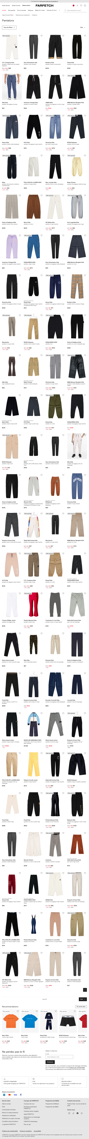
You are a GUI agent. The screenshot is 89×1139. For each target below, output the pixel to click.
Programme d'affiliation (52, 1103)
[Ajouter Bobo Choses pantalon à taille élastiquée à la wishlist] (41, 355)
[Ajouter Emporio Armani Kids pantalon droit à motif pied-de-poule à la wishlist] (20, 514)
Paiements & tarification (9, 1115)
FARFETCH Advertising (30, 1121)
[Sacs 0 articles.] (85, 5)
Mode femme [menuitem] (6, 5)
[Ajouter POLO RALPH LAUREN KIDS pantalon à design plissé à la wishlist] (41, 156)
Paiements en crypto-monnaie (11, 1118)
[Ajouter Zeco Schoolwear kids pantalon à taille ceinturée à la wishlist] (63, 435)
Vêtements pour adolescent (23, 15)
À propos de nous (29, 1103)
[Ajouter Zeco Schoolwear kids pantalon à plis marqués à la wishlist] (41, 36)
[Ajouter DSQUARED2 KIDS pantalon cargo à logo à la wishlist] (41, 235)
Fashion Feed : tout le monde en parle (76, 1104)
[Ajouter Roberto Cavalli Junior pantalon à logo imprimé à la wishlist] (41, 753)
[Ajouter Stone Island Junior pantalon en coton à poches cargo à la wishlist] (20, 633)
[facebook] (77, 1113)
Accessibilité (37, 1131)
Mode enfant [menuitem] (26, 5)
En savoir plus (81, 1006)
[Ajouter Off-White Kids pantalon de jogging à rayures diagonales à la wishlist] (20, 953)
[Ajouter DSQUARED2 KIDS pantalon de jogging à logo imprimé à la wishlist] (85, 395)
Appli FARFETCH (29, 1114)
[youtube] (82, 1113)
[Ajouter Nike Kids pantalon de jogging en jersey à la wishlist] (20, 76)
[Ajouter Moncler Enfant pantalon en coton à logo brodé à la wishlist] (41, 833)
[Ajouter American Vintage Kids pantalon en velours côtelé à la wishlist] (41, 76)
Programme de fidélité (52, 1106)
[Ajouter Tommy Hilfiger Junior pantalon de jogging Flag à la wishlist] (20, 593)
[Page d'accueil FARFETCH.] (44, 5)
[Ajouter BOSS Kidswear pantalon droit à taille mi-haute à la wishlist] (41, 315)
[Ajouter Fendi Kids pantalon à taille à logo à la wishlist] (20, 793)
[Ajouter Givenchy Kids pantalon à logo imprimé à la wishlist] (85, 475)
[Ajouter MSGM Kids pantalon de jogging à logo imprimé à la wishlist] (63, 873)
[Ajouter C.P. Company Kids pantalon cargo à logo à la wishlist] (41, 553)
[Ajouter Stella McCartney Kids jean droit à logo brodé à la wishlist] (85, 833)
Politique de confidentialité (77, 1067)
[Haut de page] (85, 990)
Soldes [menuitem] (4, 10)
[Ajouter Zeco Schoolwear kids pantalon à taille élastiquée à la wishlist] (20, 833)
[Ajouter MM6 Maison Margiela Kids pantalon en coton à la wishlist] (85, 235)
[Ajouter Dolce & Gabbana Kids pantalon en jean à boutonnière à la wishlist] (20, 475)
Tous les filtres (8, 27)
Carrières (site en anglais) (31, 1111)
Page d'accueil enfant (7, 15)
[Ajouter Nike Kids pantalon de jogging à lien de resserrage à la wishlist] (85, 435)
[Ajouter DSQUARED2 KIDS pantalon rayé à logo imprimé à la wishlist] (85, 553)
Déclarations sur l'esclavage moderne (32, 1117)
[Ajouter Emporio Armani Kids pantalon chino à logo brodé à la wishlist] (63, 953)
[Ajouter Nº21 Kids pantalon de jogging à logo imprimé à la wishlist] (41, 116)
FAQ (34, 1081)
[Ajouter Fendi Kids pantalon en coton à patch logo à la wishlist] (41, 793)
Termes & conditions (26, 1131)
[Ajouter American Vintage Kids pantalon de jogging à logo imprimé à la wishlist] (20, 235)
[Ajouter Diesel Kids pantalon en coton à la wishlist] (63, 395)
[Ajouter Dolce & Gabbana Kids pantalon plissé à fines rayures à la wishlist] (20, 195)
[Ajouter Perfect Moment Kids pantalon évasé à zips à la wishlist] (41, 593)
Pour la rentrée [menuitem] (21, 10)
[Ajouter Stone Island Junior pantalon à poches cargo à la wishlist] (63, 713)
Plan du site (27, 1124)
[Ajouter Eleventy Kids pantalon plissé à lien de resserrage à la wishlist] (63, 633)
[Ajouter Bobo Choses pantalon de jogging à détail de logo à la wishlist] (85, 156)
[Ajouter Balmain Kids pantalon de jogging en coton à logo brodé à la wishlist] (85, 793)
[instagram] (69, 1113)
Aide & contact (6, 1103)
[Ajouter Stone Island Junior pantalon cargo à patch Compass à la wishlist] (20, 713)
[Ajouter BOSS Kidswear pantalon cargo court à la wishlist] (20, 435)
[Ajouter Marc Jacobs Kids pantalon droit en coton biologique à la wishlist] (63, 156)
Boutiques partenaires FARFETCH (30, 1107)
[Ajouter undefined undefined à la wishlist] (18, 1011)
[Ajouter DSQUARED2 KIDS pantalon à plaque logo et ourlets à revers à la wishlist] (41, 873)
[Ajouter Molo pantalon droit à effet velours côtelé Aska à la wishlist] (41, 435)
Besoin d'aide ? (67, 1081)
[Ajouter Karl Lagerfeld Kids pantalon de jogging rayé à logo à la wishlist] (85, 195)
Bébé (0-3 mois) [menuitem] (40, 10)
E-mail (47, 1054)
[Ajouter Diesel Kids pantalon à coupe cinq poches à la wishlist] (85, 36)
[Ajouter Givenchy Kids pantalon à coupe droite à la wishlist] (63, 355)
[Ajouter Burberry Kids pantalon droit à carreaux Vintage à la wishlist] (85, 275)
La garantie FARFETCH (9, 1124)
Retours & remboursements (10, 1112)
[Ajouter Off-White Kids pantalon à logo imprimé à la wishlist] (63, 195)
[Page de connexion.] (77, 5)
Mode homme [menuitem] (16, 5)
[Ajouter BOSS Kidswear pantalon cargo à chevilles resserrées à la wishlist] (85, 753)
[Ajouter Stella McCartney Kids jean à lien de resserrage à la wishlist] (85, 593)
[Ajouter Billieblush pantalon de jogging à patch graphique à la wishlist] (63, 475)
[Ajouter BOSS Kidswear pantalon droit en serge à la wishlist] (85, 116)
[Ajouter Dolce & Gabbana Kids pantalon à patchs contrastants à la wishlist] (85, 633)
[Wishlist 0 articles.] (81, 5)
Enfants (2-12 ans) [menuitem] (52, 10)
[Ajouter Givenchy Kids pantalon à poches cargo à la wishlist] (85, 913)
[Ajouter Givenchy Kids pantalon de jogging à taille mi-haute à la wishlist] (20, 275)
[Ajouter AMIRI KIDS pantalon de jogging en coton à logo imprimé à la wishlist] (63, 76)
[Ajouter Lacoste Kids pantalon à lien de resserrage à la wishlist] (85, 673)
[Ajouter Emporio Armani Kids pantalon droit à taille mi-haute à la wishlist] (41, 673)
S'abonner (50, 1062)
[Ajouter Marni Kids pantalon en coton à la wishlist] (41, 195)
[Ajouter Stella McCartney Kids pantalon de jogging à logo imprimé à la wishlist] (41, 514)
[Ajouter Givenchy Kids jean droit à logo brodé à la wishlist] (63, 116)
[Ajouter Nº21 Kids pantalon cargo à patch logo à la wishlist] (41, 395)
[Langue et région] (73, 5)
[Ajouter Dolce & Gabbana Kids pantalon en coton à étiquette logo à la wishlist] (85, 315)
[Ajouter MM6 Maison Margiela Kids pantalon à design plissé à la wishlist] (85, 76)
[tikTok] (73, 1113)
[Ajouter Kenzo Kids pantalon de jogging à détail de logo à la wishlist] (63, 275)
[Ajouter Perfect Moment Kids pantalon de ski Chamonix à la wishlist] (63, 793)
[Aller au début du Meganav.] (59, 10)
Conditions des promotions (10, 1121)
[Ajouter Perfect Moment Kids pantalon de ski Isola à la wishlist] (41, 913)
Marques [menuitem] (30, 10)
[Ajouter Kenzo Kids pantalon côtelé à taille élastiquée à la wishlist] (20, 116)
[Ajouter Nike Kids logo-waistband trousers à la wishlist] (20, 355)
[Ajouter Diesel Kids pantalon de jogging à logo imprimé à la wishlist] (20, 873)
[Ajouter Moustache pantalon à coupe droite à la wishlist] (20, 315)
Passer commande (10, 1081)
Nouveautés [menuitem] (11, 10)
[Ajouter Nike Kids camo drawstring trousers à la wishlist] (41, 633)
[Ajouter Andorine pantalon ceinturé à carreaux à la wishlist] (63, 833)
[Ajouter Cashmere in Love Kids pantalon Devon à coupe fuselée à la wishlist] (63, 593)
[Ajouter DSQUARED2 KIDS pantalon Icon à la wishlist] (63, 315)
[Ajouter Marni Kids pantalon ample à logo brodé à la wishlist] (20, 395)
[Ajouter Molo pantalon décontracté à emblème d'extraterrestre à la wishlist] (20, 156)
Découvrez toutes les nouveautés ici (49, 1)
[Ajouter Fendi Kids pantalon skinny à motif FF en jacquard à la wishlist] (20, 673)
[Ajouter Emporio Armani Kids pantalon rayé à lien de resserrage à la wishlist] (85, 873)
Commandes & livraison (9, 1109)
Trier (81, 27)
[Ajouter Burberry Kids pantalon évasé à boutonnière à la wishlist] (63, 36)
